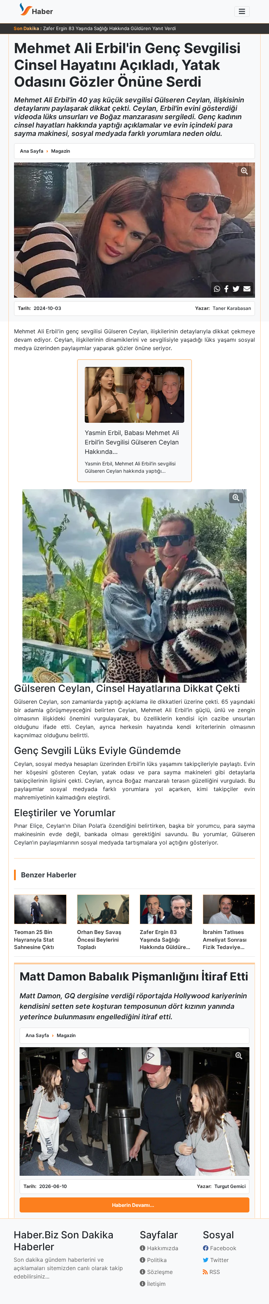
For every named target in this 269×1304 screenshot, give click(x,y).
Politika (156, 1259)
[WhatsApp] (217, 289)
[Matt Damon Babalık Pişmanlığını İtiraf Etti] (134, 1111)
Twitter (218, 1259)
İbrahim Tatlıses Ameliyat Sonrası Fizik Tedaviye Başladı (103, 28)
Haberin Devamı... (133, 1205)
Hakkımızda (161, 1248)
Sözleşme (159, 1271)
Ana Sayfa (31, 151)
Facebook (222, 1248)
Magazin (60, 151)
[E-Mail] (246, 289)
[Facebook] (226, 289)
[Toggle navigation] (242, 11)
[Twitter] (236, 289)
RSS (214, 1271)
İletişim (155, 1283)
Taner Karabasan (232, 308)
